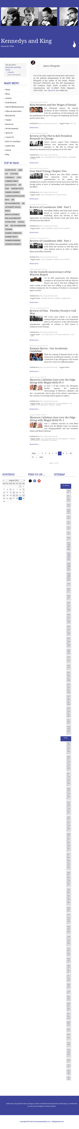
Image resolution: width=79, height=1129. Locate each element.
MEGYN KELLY (43, 405)
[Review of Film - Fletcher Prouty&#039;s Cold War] (36, 318)
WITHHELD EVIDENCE (13, 244)
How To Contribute (12, 142)
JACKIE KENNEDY (62, 403)
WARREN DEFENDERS (12, 240)
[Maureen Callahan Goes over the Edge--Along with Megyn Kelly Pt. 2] (36, 425)
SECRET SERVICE (62, 157)
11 (33, 457)
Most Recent (10, 116)
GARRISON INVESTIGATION (14, 196)
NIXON (56, 228)
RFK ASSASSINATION (17, 225)
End (41, 457)
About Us (9, 133)
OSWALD (21, 222)
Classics (8, 120)
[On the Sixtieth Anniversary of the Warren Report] (36, 279)
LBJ (23, 203)
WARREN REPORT (47, 298)
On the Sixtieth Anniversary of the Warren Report (50, 273)
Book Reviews (10, 103)
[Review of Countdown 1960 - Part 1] (36, 245)
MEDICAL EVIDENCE (12, 214)
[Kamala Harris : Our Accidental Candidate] (36, 357)
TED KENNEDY (35, 440)
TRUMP (58, 405)
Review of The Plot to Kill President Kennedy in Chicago (51, 137)
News (7, 94)
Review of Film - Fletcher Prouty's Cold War (53, 312)
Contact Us (9, 137)
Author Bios (10, 146)
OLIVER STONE (10, 222)
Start (34, 453)
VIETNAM (8, 229)
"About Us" (51, 90)
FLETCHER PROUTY (48, 334)
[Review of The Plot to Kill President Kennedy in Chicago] (36, 143)
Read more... (35, 128)
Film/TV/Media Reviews (14, 107)
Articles (8, 98)
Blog (7, 154)
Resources (9, 124)
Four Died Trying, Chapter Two (48, 171)
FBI (20, 185)
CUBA (19, 177)
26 (11, 498)
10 (71, 453)
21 (17, 495)
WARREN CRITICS (11, 237)
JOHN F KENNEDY (47, 228)
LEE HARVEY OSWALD (12, 207)
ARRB (20, 170)
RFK (6, 225)
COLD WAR (14, 174)
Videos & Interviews (13, 111)
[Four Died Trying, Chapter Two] (36, 176)
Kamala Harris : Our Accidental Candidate (48, 350)
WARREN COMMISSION (13, 233)
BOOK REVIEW (65, 228)
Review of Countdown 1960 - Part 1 (50, 240)
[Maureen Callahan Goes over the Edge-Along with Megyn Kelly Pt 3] (36, 387)
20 (14, 495)
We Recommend (11, 129)
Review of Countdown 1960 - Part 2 (50, 207)
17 (4, 495)
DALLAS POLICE (10, 185)
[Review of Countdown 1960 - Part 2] (36, 212)
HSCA (7, 199)
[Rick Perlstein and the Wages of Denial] (36, 109)
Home (7, 90)
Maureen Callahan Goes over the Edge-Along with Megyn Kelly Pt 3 (53, 381)
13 (14, 492)
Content (11, 72)
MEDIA (7, 211)
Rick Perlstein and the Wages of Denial (53, 104)
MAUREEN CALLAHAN (49, 440)
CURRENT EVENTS (11, 181)
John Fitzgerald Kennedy (49, 123)
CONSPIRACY (9, 177)
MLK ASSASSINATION (12, 218)
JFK (13, 199)
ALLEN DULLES (10, 170)
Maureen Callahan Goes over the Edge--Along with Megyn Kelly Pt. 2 (53, 419)
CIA (6, 174)
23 (23, 495)
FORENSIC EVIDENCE (12, 192)
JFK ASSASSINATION (12, 203)
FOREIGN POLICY (17, 188)
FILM (7, 188)
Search (8, 150)
